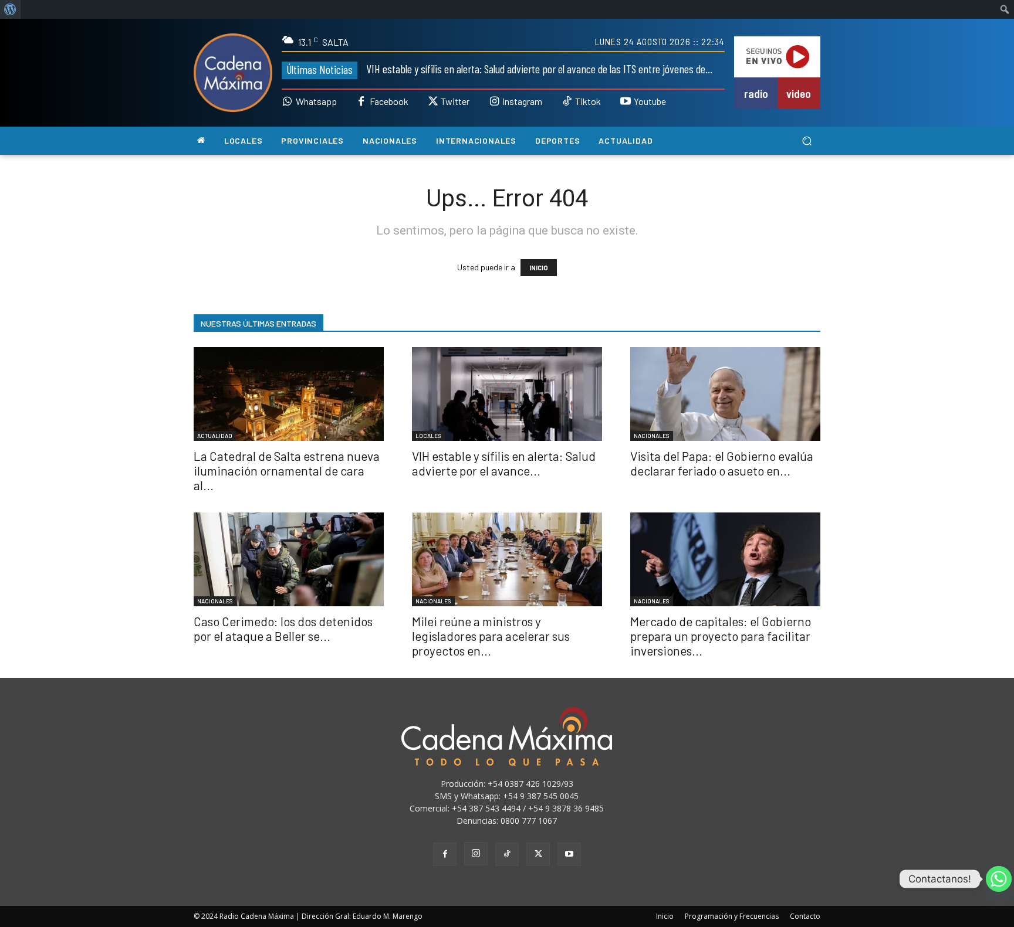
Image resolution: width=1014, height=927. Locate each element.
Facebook (389, 101)
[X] (538, 854)
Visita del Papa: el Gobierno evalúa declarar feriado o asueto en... (721, 463)
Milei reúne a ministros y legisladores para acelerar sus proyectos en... (491, 636)
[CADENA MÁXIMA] (233, 72)
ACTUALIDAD (214, 435)
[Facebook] (361, 102)
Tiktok (588, 101)
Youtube (650, 101)
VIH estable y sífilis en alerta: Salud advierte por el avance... (504, 463)
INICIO (538, 267)
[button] (806, 141)
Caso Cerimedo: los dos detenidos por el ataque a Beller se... (283, 628)
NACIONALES (652, 435)
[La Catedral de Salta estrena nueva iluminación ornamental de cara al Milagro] (289, 394)
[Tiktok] (567, 102)
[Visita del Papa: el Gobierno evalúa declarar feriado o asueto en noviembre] (725, 394)
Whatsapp (316, 101)
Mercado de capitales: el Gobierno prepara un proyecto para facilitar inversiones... (720, 636)
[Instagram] (494, 102)
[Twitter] (433, 102)
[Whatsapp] (287, 102)
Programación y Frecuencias (732, 916)
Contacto (805, 916)
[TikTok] (507, 854)
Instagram (522, 101)
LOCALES (428, 435)
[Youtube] (625, 102)
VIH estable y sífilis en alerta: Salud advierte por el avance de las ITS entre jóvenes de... (539, 69)
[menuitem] (10, 9)
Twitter (455, 101)
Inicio (665, 916)
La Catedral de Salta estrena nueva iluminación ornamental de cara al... (287, 471)
